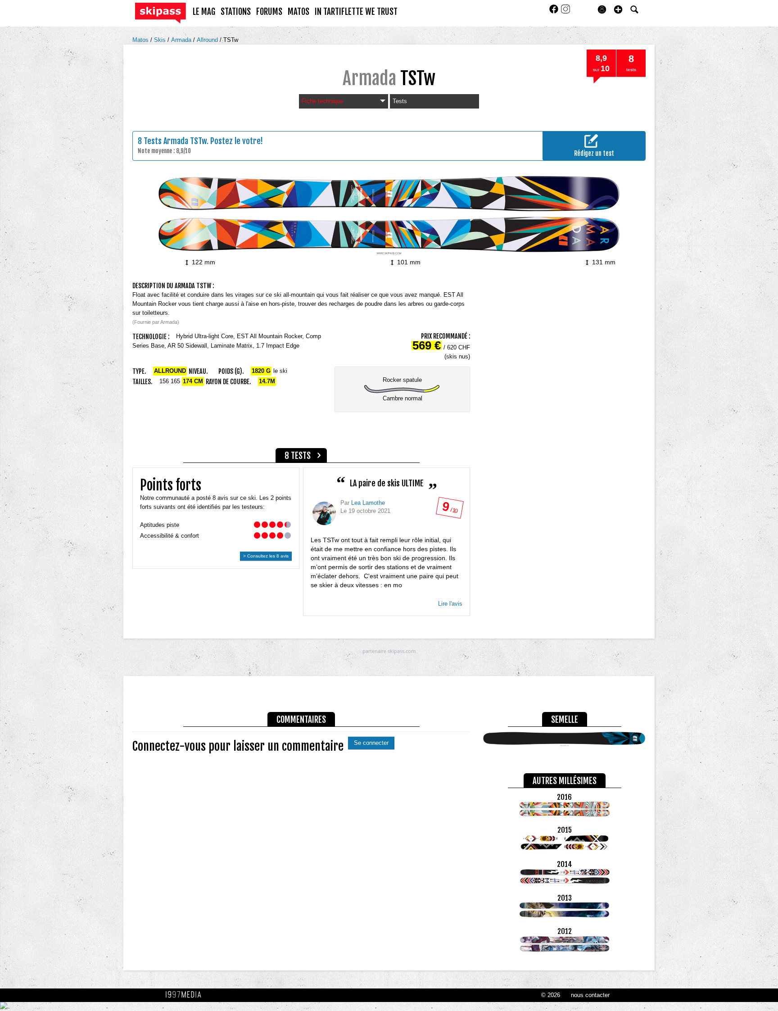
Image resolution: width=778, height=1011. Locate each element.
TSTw (230, 39)
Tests (400, 101)
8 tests (298, 455)
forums (269, 11)
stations (236, 11)
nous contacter (590, 995)
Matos (141, 39)
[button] (618, 9)
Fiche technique (322, 101)
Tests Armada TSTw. (176, 141)
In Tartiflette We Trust (356, 11)
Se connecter (371, 742)
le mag (204, 11)
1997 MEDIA (186, 994)
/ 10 (449, 509)
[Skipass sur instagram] (565, 12)
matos (298, 11)
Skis (160, 39)
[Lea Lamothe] (324, 513)
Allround (208, 39)
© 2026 (550, 995)
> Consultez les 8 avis (266, 555)
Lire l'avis (450, 603)
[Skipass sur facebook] (555, 12)
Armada (182, 39)
